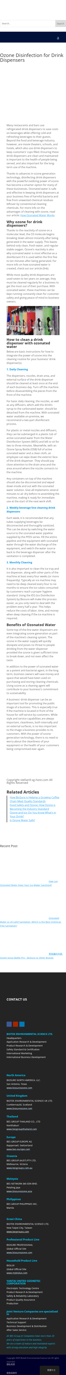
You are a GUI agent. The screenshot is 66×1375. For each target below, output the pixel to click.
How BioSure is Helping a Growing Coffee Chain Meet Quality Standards (34, 799)
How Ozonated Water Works (37, 215)
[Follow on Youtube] (15, 1024)
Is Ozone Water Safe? (22, 820)
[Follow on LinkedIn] (22, 1024)
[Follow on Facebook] (9, 1024)
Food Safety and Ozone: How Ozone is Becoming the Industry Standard (32, 807)
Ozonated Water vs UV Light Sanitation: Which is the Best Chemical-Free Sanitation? (31, 922)
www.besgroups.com (18, 1231)
